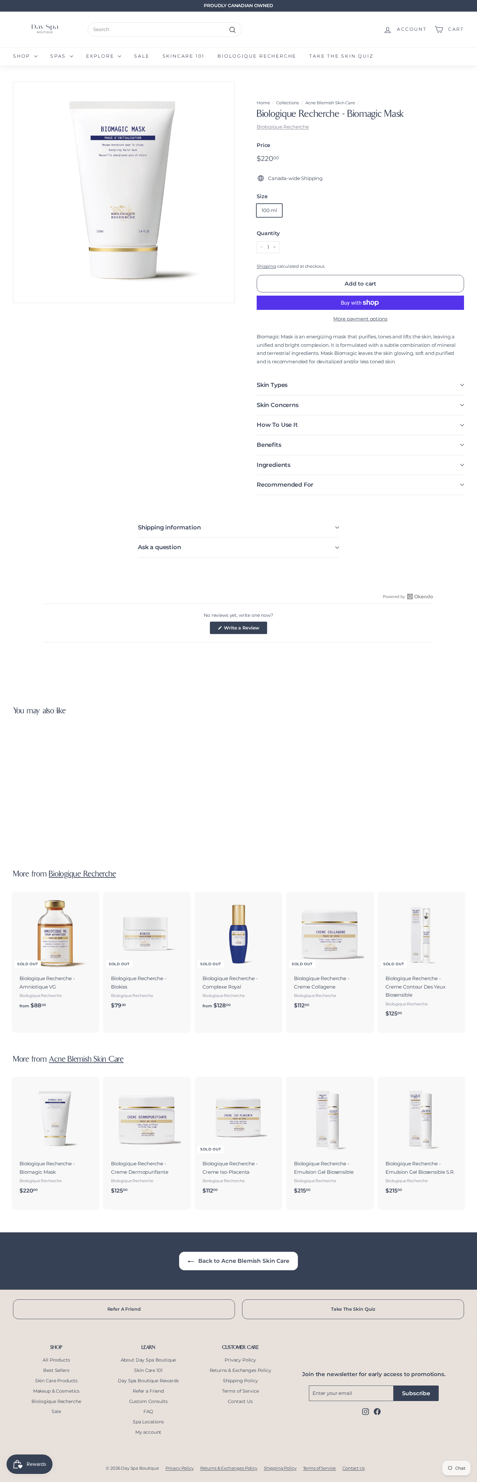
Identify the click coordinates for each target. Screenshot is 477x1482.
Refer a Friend (148, 1391)
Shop (22, 56)
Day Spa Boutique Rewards (148, 1381)
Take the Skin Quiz (341, 56)
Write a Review (245, 629)
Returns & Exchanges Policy (240, 1370)
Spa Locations (148, 1422)
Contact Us (240, 1401)
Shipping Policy (240, 1381)
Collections (287, 102)
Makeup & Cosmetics (56, 1391)
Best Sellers (56, 1370)
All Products (56, 1360)
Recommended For (285, 484)
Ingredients (273, 465)
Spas (59, 56)
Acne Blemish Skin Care (330, 102)
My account (148, 1432)
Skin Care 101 (148, 1370)
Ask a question (159, 547)
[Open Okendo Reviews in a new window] (408, 596)
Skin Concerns (278, 405)
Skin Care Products (56, 1381)
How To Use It (277, 424)
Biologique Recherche (256, 56)
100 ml (269, 210)
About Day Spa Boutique (148, 1360)
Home (263, 102)
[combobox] (165, 29)
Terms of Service (240, 1391)
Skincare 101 (184, 56)
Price (263, 145)
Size (262, 196)
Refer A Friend (124, 1309)
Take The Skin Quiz (353, 1309)
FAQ (148, 1411)
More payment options (360, 319)
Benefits (269, 444)
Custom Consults (148, 1401)
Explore (101, 56)
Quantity (268, 233)
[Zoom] (124, 192)
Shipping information (169, 527)
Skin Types (272, 385)
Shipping (266, 266)
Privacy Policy (240, 1360)
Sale (141, 56)
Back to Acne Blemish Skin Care (243, 1261)
